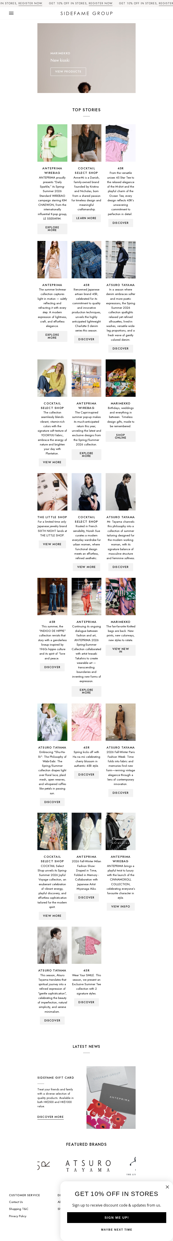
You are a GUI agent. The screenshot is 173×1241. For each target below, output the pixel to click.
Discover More (50, 1117)
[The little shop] (52, 491)
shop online (121, 436)
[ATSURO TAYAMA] (121, 259)
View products (68, 72)
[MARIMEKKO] (121, 378)
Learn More (86, 218)
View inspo (120, 907)
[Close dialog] (167, 1187)
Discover (121, 349)
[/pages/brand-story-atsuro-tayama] (64, 1166)
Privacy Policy (17, 1216)
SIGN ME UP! (117, 1217)
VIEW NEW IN (120, 650)
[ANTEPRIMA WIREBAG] (52, 143)
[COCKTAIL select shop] (87, 143)
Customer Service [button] (24, 1195)
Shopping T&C (18, 1209)
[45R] (121, 143)
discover (121, 223)
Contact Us (16, 1202)
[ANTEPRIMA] (52, 259)
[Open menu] (16, 13)
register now (30, 3)
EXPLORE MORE (52, 228)
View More (52, 462)
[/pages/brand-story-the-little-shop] (113, 1165)
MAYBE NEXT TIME (116, 1229)
